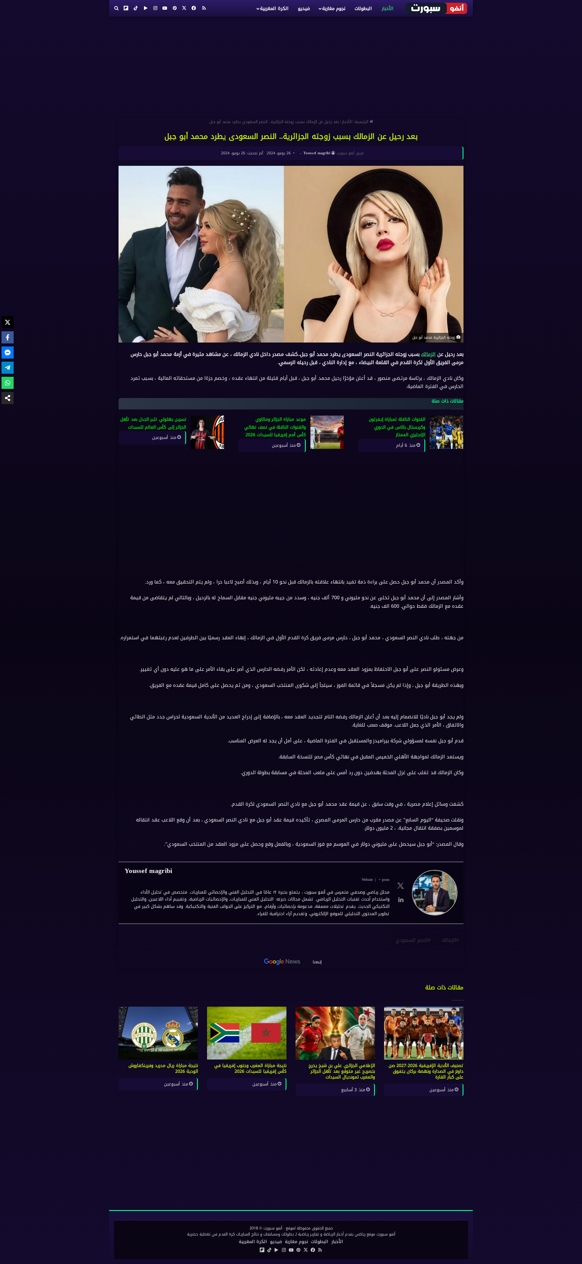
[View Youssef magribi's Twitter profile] (401, 886)
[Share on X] (8, 322)
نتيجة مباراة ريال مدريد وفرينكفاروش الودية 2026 (163, 1068)
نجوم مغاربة (333, 8)
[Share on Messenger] (8, 352)
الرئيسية (362, 121)
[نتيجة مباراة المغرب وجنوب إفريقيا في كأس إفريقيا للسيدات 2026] (246, 1033)
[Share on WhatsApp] (8, 383)
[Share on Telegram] (8, 368)
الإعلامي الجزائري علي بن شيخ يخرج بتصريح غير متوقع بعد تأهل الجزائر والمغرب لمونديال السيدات (342, 1071)
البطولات (363, 8)
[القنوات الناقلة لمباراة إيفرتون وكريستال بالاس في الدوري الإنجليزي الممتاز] (446, 432)
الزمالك (428, 354)
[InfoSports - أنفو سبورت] (436, 8)
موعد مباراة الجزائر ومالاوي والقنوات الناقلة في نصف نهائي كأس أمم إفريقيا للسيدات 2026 (275, 427)
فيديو (304, 8)
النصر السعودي (412, 940)
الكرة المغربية (274, 8)
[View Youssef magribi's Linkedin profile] (401, 899)
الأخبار (387, 8)
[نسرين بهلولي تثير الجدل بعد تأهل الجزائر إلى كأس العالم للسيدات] (207, 432)
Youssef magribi (316, 153)
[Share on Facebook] (8, 337)
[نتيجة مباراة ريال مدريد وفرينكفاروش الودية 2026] (158, 1033)
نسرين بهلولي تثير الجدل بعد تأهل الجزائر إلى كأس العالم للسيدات (153, 423)
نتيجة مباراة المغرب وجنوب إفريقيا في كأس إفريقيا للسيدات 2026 (250, 1068)
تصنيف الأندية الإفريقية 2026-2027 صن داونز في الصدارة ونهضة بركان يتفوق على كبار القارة (426, 1071)
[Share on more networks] (8, 398)
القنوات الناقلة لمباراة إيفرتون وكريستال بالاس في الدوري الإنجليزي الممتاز (397, 427)
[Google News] (282, 961)
